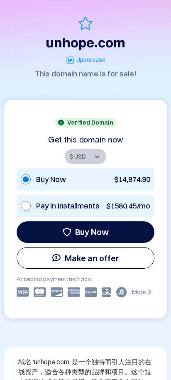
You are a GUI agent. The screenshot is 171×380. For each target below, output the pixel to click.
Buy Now (92, 232)
